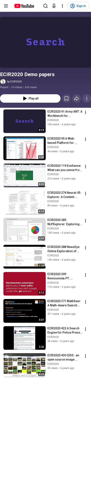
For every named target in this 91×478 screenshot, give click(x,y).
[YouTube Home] (24, 6)
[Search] (45, 5)
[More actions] (87, 98)
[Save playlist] (66, 98)
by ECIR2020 (14, 81)
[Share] (76, 98)
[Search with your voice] (54, 6)
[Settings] (62, 5)
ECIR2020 (53, 120)
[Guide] (5, 5)
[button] (45, 42)
